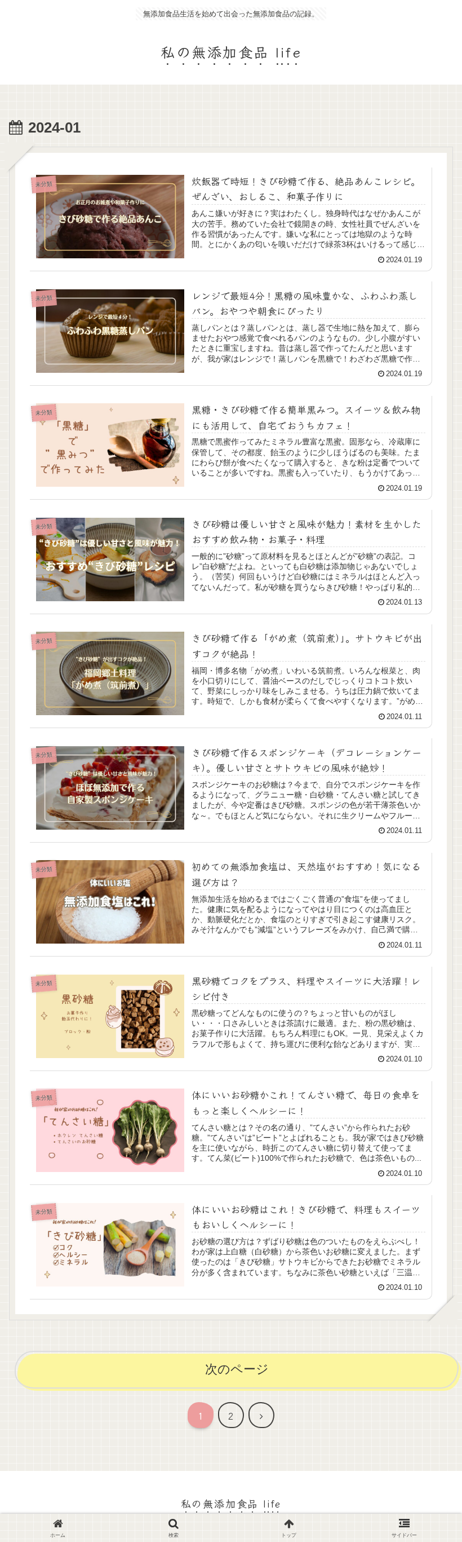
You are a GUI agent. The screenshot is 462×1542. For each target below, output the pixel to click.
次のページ (237, 1369)
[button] (425, 1487)
